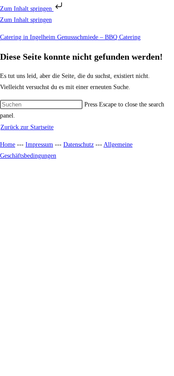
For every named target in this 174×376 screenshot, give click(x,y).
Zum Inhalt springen (27, 8)
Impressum (39, 144)
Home (7, 144)
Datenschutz (78, 144)
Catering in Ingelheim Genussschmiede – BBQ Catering (70, 37)
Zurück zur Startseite (27, 127)
